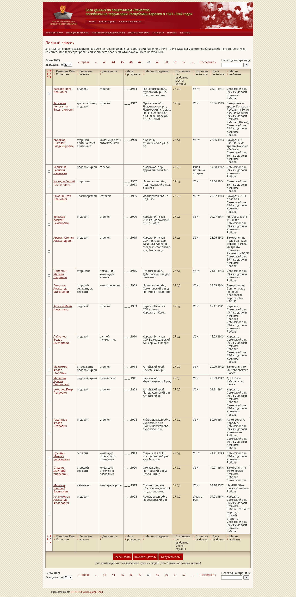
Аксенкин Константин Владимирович (63, 106)
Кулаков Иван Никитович (62, 307)
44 (113, 62)
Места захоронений (138, 32)
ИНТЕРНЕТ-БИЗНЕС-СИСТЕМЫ (87, 591)
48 (148, 62)
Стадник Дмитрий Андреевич (60, 471)
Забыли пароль (107, 21)
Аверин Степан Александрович (63, 239)
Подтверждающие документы (108, 32)
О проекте (158, 32)
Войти (92, 21)
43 (104, 62)
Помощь (172, 32)
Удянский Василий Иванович (60, 170)
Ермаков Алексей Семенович (61, 220)
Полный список (54, 32)
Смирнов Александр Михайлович (62, 289)
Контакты (185, 32)
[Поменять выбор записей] (49, 77)
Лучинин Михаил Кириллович (61, 456)
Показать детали (145, 557)
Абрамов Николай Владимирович (63, 143)
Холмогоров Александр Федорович (61, 500)
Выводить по (54, 65)
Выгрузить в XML (170, 557)
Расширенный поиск (77, 32)
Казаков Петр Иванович (62, 90)
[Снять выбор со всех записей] (49, 74)
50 (166, 62)
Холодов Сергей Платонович (64, 182)
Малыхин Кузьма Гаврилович (61, 381)
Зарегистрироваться (130, 21)
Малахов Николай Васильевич (61, 488)
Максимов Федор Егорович (60, 370)
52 (184, 62)
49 (157, 62)
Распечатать (122, 557)
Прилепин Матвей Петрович (60, 274)
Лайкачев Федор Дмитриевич (61, 340)
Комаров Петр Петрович (63, 391)
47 (139, 62)
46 (131, 62)
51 (175, 62)
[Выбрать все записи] (49, 71)
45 (122, 62)
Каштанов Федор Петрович (60, 423)
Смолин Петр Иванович (62, 197)
